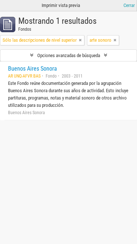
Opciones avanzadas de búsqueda (68, 55)
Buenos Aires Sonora (32, 68)
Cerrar (129, 5)
